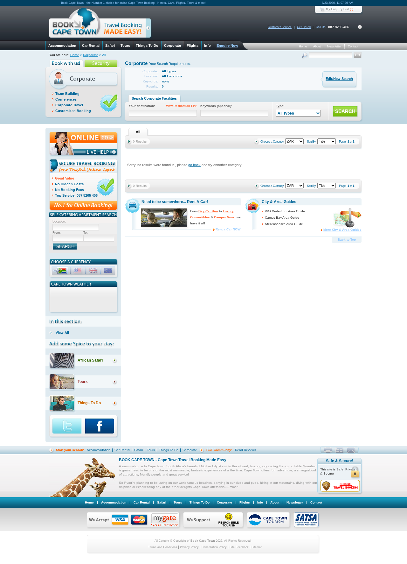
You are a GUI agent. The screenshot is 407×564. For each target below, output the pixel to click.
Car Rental (91, 45)
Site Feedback (239, 547)
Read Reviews (245, 450)
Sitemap (257, 547)
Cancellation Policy (214, 547)
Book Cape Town (97, 23)
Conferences (66, 99)
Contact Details (360, 27)
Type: (280, 106)
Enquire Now (227, 45)
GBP (93, 271)
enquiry (351, 450)
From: (56, 232)
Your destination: (163, 106)
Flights (192, 45)
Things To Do (147, 45)
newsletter (339, 450)
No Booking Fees (69, 190)
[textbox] (75, 227)
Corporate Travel (69, 105)
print (328, 450)
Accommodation (62, 45)
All (138, 132)
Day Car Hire (208, 211)
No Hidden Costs (69, 184)
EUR (109, 271)
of (351, 141)
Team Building (67, 93)
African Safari (90, 360)
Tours (125, 45)
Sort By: (311, 141)
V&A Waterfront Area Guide (285, 211)
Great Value (64, 178)
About (317, 46)
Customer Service (280, 27)
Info (207, 45)
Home (303, 46)
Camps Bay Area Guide (282, 217)
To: (85, 232)
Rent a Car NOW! (228, 229)
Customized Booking (73, 111)
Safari (110, 45)
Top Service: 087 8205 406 (76, 195)
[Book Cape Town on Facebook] (102, 426)
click (149, 29)
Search (305, 56)
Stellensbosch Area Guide (284, 224)
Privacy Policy (189, 547)
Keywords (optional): (216, 106)
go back (194, 165)
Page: (342, 141)
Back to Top (347, 239)
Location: (59, 221)
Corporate (172, 45)
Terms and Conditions (162, 547)
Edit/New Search (339, 79)
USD (78, 271)
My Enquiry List (337, 9)
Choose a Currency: (272, 141)
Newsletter (334, 46)
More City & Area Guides (342, 229)
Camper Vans (224, 217)
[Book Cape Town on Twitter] (67, 426)
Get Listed (304, 27)
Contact (353, 46)
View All (62, 333)
